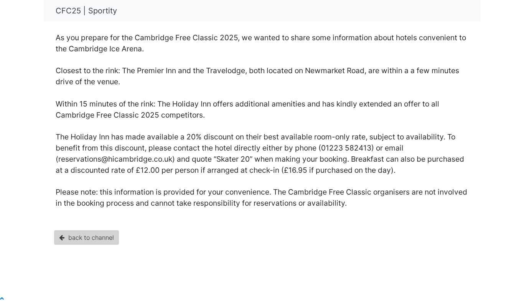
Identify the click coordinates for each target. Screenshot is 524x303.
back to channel (89, 237)
